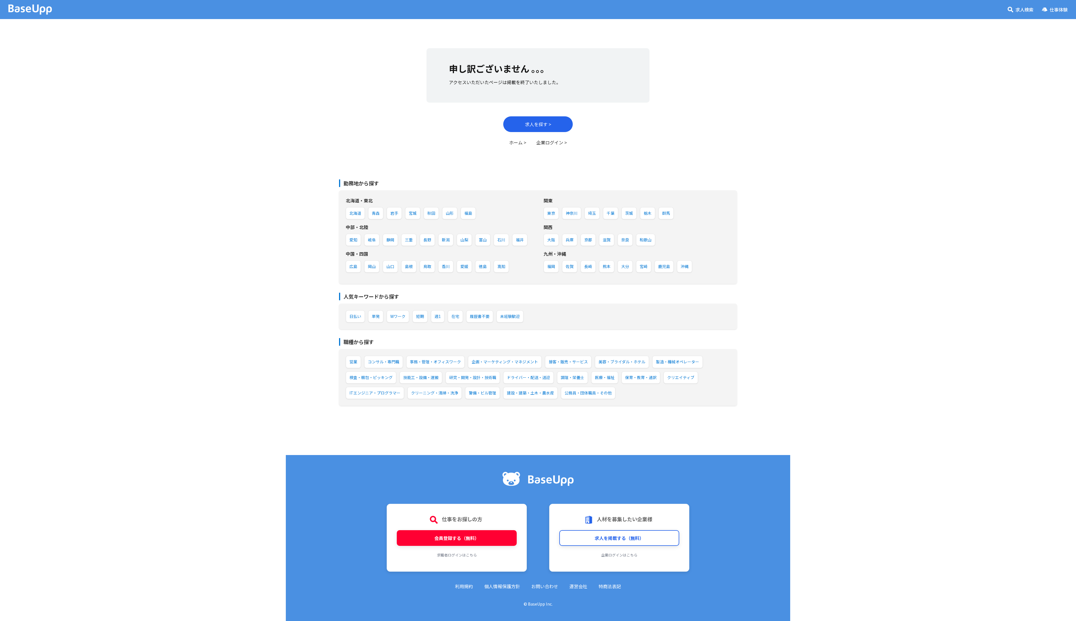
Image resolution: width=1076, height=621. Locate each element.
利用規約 (464, 586)
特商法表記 (610, 586)
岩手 (394, 213)
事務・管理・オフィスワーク (435, 361)
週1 (438, 316)
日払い (355, 316)
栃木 (647, 213)
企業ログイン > (551, 142)
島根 (409, 266)
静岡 (390, 240)
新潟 (446, 240)
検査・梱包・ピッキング (371, 377)
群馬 (666, 213)
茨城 (629, 213)
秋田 (431, 213)
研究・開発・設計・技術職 (472, 377)
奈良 (625, 240)
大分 (625, 266)
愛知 (353, 240)
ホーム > (517, 142)
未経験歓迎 (510, 316)
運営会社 (578, 586)
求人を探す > (538, 124)
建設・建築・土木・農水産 (530, 393)
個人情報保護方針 (502, 586)
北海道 (355, 213)
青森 (376, 213)
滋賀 (607, 240)
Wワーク (397, 316)
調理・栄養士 (572, 377)
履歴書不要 (480, 316)
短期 (420, 316)
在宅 (455, 316)
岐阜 (372, 240)
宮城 (413, 213)
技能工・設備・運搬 (421, 377)
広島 (353, 266)
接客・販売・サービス (568, 361)
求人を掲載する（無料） (619, 538)
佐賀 (570, 266)
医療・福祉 (604, 377)
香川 (446, 266)
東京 (551, 213)
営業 (353, 361)
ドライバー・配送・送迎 (528, 377)
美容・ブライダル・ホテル (622, 361)
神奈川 (572, 213)
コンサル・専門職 (383, 361)
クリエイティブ (680, 377)
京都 (588, 240)
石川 (501, 240)
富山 (483, 240)
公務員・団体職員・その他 (588, 393)
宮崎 (644, 266)
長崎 (588, 266)
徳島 (483, 266)
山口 (390, 266)
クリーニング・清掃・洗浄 (434, 393)
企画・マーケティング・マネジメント (505, 361)
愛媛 (464, 266)
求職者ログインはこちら (457, 555)
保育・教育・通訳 (641, 377)
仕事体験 (1059, 9)
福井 (520, 240)
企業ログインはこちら (619, 555)
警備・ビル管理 (482, 393)
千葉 (610, 213)
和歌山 (645, 240)
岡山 (372, 266)
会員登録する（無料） (456, 538)
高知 (501, 266)
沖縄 (684, 266)
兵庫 (570, 240)
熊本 (607, 266)
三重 (409, 240)
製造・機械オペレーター (677, 361)
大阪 (551, 240)
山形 (450, 213)
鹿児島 (664, 266)
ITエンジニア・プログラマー (374, 393)
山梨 (464, 240)
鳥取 (427, 266)
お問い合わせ (544, 586)
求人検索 (1024, 9)
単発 (376, 316)
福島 (468, 213)
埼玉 (592, 213)
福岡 (551, 266)
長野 (427, 240)
